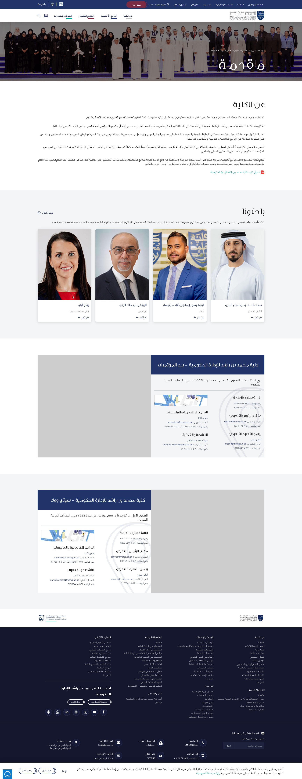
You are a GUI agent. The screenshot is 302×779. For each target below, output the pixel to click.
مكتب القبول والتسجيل (151, 675)
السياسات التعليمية (204, 649)
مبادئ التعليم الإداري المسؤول (250, 664)
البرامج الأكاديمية (109, 15)
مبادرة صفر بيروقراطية (254, 678)
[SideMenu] (46, 15)
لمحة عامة (259, 649)
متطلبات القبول (155, 667)
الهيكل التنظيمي (257, 656)
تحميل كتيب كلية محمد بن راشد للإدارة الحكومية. (235, 171)
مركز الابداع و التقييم (101, 653)
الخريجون (194, 4)
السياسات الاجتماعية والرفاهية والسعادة (195, 646)
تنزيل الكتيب (75, 701)
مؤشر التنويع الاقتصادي (202, 713)
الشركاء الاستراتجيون (255, 671)
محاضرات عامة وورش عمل (252, 706)
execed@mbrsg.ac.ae (235, 443)
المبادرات (209, 698)
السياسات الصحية (205, 653)
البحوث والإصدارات (63, 15)
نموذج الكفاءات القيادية (100, 656)
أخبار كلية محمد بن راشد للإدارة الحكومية (144, 698)
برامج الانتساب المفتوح (100, 649)
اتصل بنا (260, 682)
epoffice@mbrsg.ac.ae (235, 421)
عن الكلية (127, 15)
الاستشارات (208, 706)
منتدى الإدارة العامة (255, 702)
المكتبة (241, 4)
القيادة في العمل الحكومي (201, 656)
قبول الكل (46, 770)
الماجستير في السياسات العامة (148, 656)
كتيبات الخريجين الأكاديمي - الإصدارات (145, 685)
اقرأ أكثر (258, 317)
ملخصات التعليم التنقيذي (99, 671)
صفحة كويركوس (255, 4)
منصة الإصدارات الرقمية (202, 675)
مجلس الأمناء (258, 660)
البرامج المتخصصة (102, 646)
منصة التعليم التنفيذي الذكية (98, 664)
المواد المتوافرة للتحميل (151, 682)
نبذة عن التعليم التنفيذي (100, 642)
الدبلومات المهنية (103, 660)
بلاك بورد (207, 4)
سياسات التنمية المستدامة (201, 664)
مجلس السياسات (205, 667)
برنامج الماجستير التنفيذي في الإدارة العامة (143, 653)
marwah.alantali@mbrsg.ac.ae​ (177, 444)
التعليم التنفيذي (86, 15)
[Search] (39, 15)
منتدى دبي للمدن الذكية (202, 691)
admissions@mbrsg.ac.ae (180, 422)
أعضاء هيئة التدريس (153, 664)
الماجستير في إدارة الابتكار (150, 649)
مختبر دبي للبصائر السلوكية (201, 717)
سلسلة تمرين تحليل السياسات (148, 678)
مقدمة (261, 642)
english (42, 4)
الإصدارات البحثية (205, 642)
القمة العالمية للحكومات (253, 675)
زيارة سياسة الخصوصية (208, 772)
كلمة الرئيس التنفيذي (254, 646)
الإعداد (64, 771)
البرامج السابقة (104, 667)
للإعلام (159, 702)
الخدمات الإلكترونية (224, 4)
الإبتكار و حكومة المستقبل (201, 660)
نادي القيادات (207, 702)
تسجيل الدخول (180, 4)
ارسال (228, 745)
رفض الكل (27, 770)
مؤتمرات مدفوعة (256, 709)
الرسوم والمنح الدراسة (152, 660)
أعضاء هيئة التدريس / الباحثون (251, 667)
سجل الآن (136, 4)
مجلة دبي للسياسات (204, 709)
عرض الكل (47, 212)
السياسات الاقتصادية (203, 671)
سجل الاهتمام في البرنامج (150, 671)
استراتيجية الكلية (257, 653)
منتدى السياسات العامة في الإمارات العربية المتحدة (241, 698)
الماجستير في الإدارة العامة (150, 646)
